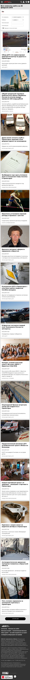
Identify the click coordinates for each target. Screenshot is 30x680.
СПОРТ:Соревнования (8, 222)
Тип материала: (5, 17)
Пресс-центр (5, 632)
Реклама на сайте (13, 628)
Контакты (4, 628)
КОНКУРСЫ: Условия (8, 378)
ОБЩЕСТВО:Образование (9, 187)
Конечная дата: (5, 25)
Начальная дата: (5, 22)
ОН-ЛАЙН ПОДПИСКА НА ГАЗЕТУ (18, 632)
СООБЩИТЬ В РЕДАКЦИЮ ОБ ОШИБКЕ (11, 634)
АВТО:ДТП (4, 67)
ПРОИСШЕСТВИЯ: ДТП (8, 148)
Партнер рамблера (13, 673)
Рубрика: (4, 19)
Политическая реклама (19, 630)
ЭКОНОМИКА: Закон (7, 111)
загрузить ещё (15, 618)
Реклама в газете (6, 630)
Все (3, 11)
